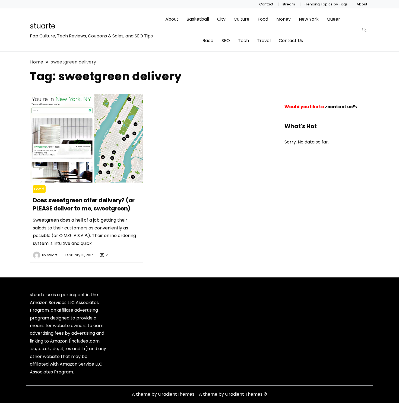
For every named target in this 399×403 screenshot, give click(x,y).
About (362, 4)
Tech (243, 40)
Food (263, 19)
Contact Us (291, 40)
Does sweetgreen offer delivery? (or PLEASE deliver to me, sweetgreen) (84, 204)
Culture (241, 19)
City (221, 19)
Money (283, 19)
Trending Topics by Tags (326, 4)
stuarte (42, 26)
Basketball (197, 19)
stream (288, 4)
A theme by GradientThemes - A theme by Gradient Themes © (199, 394)
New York (309, 19)
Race (207, 40)
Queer (333, 19)
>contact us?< (341, 107)
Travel (264, 40)
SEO (225, 40)
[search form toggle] (364, 30)
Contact (266, 4)
